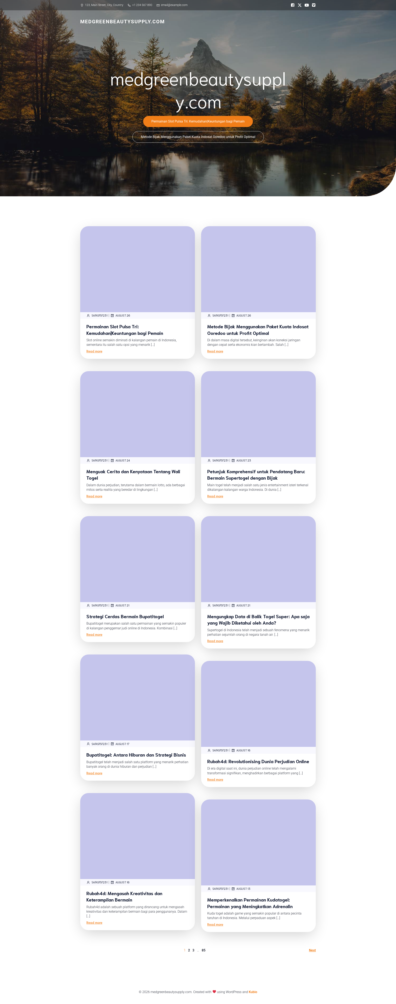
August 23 (243, 460)
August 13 (243, 888)
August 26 (123, 315)
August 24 (123, 460)
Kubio (253, 992)
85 (203, 950)
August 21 (122, 605)
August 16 (243, 750)
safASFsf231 (99, 315)
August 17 (122, 744)
